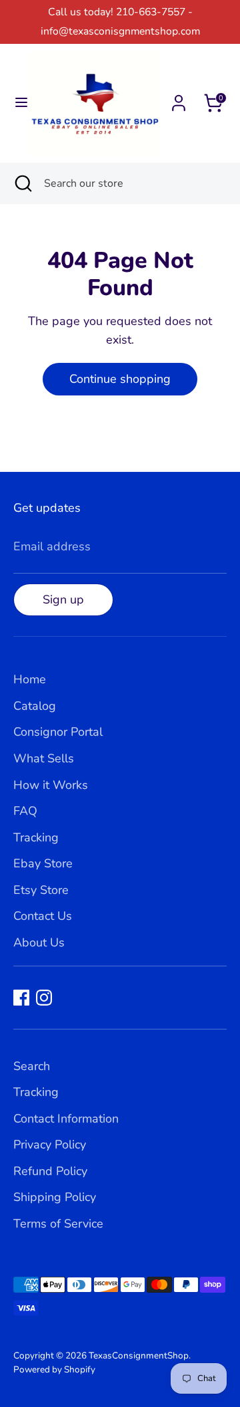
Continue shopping (120, 379)
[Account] (178, 99)
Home (29, 679)
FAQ (25, 811)
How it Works (50, 785)
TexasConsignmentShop (139, 1355)
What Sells (43, 758)
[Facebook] (21, 998)
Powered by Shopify (54, 1369)
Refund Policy (50, 1171)
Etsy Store (41, 890)
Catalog (34, 706)
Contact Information (66, 1119)
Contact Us (42, 916)
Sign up (63, 599)
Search (31, 1066)
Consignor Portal (58, 732)
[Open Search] (22, 183)
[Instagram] (44, 998)
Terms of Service (58, 1224)
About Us (39, 942)
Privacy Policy (49, 1144)
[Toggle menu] (15, 102)
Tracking (36, 837)
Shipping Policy (54, 1197)
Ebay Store (43, 863)
